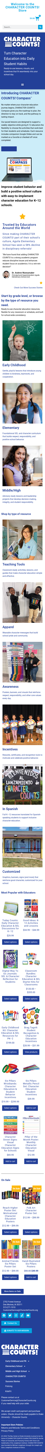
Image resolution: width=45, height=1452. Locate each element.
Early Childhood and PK (16, 1361)
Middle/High (11, 490)
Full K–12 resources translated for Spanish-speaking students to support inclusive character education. (21, 817)
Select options (10, 942)
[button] (41, 1405)
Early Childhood (14, 365)
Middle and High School (16, 1371)
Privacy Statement (27, 1449)
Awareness (10, 687)
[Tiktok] (22, 1315)
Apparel (8, 627)
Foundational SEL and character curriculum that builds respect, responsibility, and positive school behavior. (21, 436)
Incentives (10, 749)
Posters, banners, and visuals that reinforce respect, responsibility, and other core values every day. (21, 695)
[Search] (40, 27)
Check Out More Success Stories (28, 287)
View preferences (22, 1443)
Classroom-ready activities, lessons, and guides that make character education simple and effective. (22, 573)
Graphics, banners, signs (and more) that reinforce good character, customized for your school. (22, 880)
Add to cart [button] (31, 1108)
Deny (22, 1436)
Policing (8, 1386)
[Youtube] (28, 1315)
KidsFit (8, 1391)
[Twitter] (10, 1315)
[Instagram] (16, 1315)
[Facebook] (4, 1315)
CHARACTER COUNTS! (16, 1376)
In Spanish (10, 809)
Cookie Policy (15, 1449)
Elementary (10, 428)
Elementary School (14, 1366)
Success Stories (13, 1381)
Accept (23, 1429)
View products (31, 1052)
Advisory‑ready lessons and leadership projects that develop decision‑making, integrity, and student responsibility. (19, 499)
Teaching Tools (13, 564)
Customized (11, 871)
